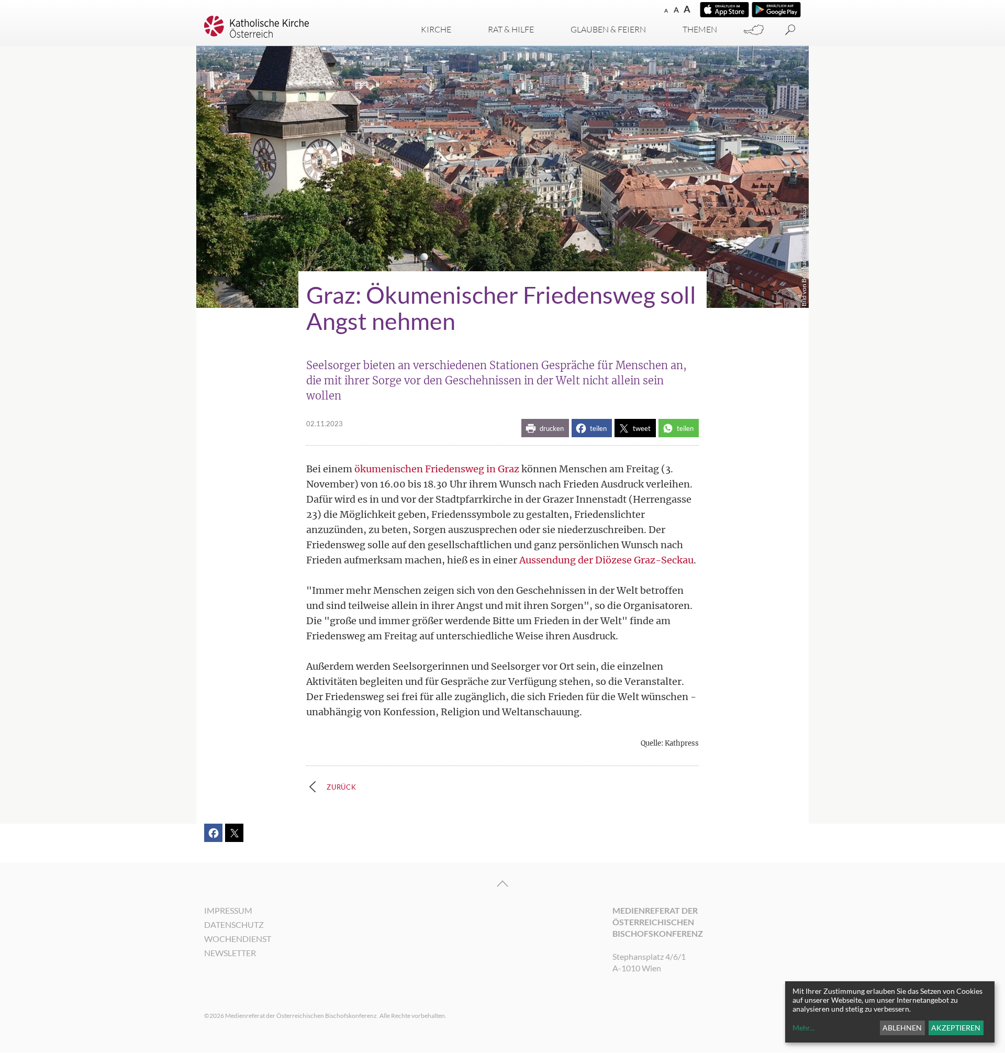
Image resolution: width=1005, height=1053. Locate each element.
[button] (545, 428)
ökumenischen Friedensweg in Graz (436, 469)
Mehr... (803, 1027)
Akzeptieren (955, 1027)
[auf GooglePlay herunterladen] (776, 10)
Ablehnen (902, 1027)
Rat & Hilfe (511, 29)
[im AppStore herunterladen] (724, 10)
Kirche (436, 29)
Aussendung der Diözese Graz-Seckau (606, 560)
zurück (341, 787)
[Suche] (790, 30)
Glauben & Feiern (608, 29)
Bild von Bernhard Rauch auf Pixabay (803, 255)
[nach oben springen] (502, 884)
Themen (700, 29)
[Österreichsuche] (753, 30)
